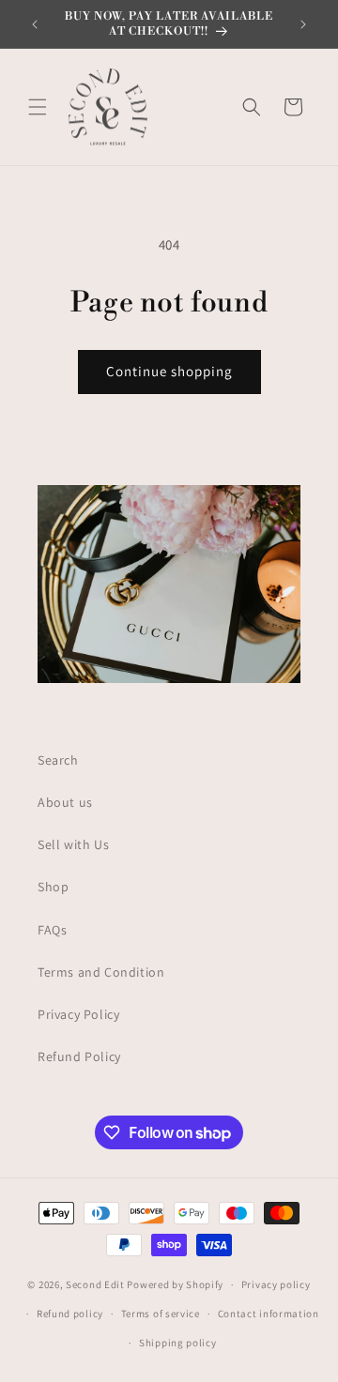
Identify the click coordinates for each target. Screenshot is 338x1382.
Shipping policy (178, 1342)
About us (65, 802)
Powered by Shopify (175, 1284)
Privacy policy (276, 1284)
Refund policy (70, 1313)
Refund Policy (79, 1056)
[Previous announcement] (34, 24)
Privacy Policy (78, 1014)
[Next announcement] (303, 24)
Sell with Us (73, 844)
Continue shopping (169, 371)
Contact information (268, 1313)
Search (58, 760)
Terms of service (160, 1313)
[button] (37, 107)
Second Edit (95, 1284)
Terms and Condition (101, 972)
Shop (53, 886)
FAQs (52, 929)
